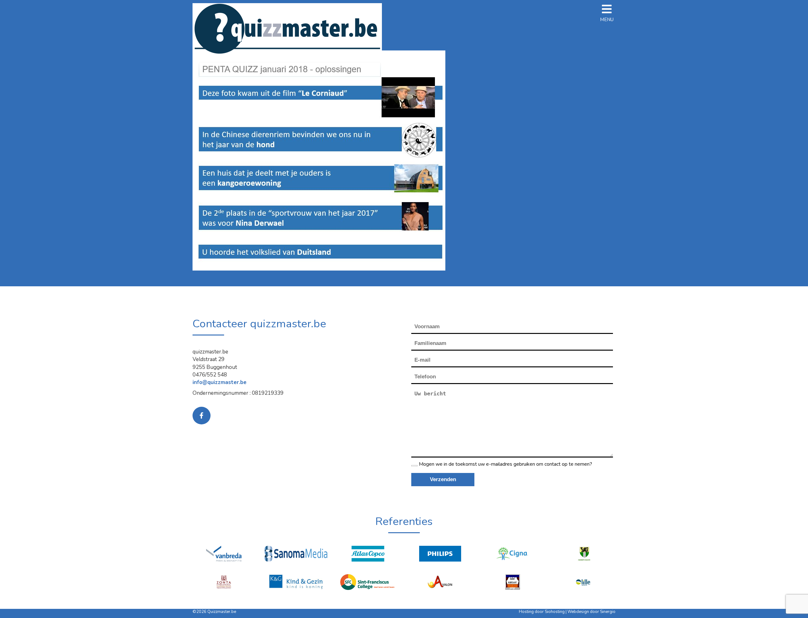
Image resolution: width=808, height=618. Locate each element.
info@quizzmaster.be (220, 382)
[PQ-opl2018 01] (319, 160)
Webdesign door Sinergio (591, 612)
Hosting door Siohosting (542, 612)
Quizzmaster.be (221, 612)
